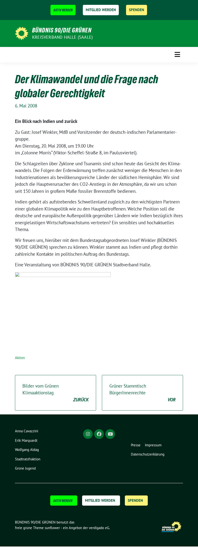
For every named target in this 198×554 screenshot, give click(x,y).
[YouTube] (110, 434)
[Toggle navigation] (177, 54)
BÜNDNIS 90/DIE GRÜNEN (62, 30)
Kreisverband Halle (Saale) (62, 37)
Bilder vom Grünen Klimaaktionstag (55, 393)
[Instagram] (88, 434)
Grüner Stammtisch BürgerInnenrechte (142, 393)
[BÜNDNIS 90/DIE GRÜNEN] (21, 33)
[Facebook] (99, 434)
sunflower (52, 527)
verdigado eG (99, 527)
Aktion (20, 357)
